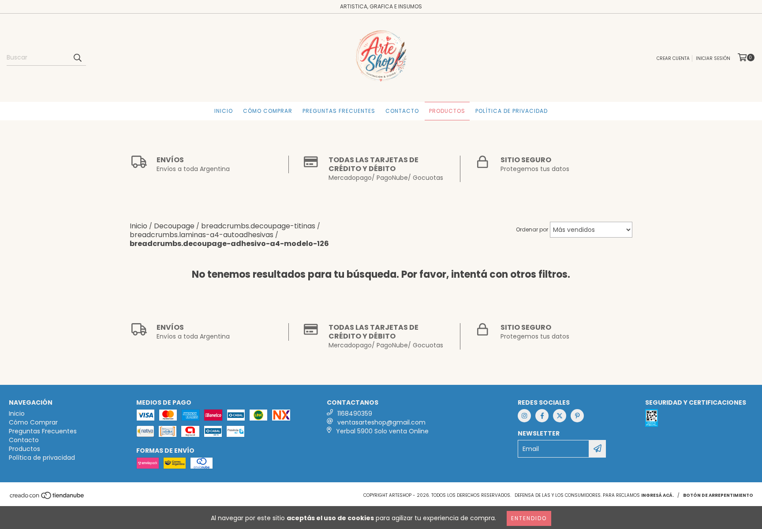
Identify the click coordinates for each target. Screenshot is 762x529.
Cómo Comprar (267, 111)
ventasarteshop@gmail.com (381, 422)
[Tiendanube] (47, 498)
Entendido (529, 518)
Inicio (223, 111)
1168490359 (354, 413)
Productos (447, 111)
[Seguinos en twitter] (559, 415)
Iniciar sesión (713, 58)
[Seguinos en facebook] (542, 415)
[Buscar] (77, 58)
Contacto (402, 111)
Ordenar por (532, 229)
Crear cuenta (673, 58)
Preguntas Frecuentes (339, 111)
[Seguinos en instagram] (524, 415)
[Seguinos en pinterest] (577, 415)
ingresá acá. (657, 495)
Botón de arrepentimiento (718, 495)
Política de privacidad (511, 111)
